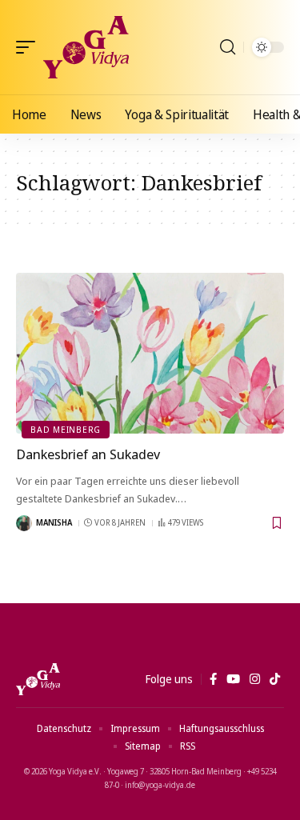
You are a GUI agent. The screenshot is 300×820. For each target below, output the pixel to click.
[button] (29, 47)
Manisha (54, 522)
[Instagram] (255, 679)
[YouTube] (233, 679)
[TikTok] (275, 679)
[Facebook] (213, 679)
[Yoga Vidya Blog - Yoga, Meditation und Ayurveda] (86, 47)
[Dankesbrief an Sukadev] (150, 353)
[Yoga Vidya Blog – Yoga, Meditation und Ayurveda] (38, 679)
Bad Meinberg (65, 429)
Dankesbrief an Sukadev (88, 454)
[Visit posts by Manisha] (24, 523)
